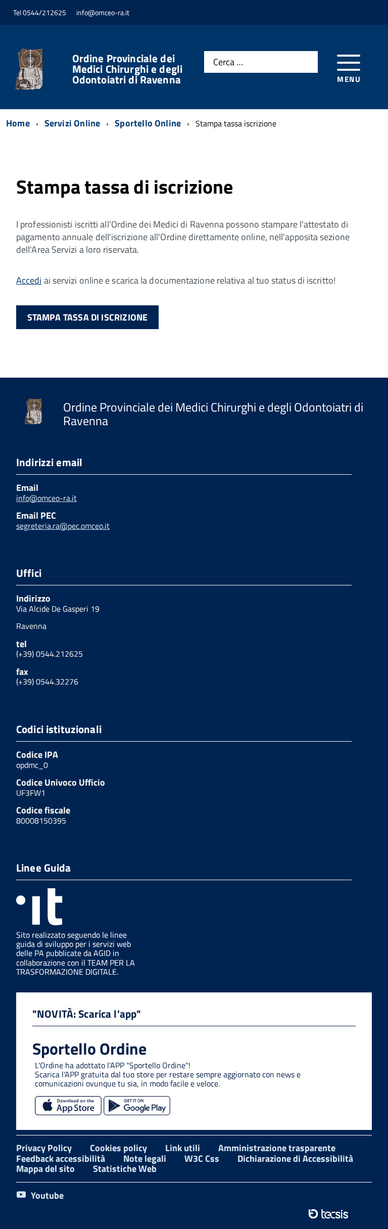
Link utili (182, 1148)
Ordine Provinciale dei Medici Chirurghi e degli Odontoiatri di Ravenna (127, 69)
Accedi (29, 280)
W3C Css (201, 1158)
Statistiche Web (125, 1168)
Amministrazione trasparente (276, 1148)
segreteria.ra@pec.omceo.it (63, 526)
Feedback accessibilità (60, 1158)
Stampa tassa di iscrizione (87, 317)
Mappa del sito (45, 1168)
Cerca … (228, 62)
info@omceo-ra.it (46, 498)
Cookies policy (118, 1148)
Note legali (144, 1158)
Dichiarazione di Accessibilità (295, 1158)
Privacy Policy (44, 1148)
